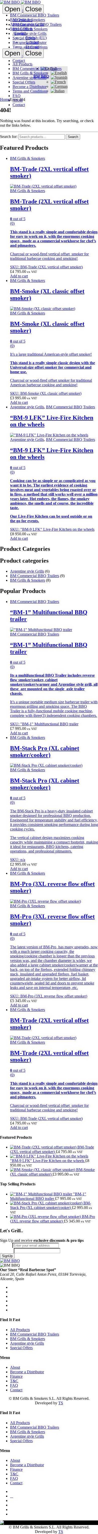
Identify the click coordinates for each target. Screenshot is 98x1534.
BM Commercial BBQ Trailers (37, 24)
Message (7, 1250)
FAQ (17, 96)
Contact (19, 105)
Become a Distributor (29, 42)
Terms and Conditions (30, 47)
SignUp (7, 1256)
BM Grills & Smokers (30, 29)
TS (60, 1403)
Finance (16, 1376)
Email (6, 1245)
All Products (22, 20)
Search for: (8, 136)
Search (73, 137)
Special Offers (24, 38)
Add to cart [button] (19, 276)
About (18, 100)
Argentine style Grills (29, 33)
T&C (14, 1381)
